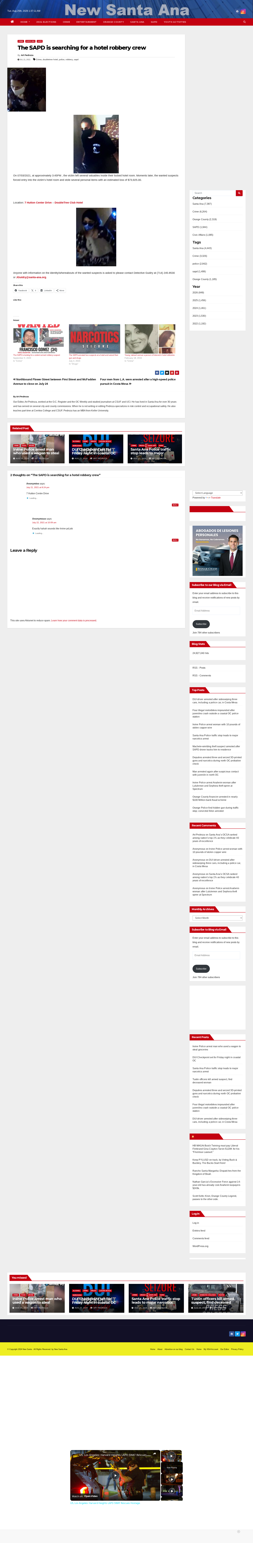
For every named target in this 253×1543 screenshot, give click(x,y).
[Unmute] (166, 1460)
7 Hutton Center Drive (38, 202)
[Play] (172, 1479)
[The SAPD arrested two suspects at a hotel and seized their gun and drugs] (95, 339)
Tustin (221, 1295)
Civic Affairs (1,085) (203, 235)
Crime (66, 22)
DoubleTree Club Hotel (69, 202)
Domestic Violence (208, 1295)
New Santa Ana (60, 1349)
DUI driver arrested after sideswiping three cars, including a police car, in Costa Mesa (217, 863)
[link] (75, 1455)
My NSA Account (211, 1349)
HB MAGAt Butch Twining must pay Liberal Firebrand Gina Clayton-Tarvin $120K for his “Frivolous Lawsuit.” (216, 1148)
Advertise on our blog (174, 1349)
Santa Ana (137, 22)
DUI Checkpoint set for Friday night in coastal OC (94, 451)
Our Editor (224, 1349)
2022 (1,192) (199, 323)
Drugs (93, 441)
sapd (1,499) (199, 271)
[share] (154, 1453)
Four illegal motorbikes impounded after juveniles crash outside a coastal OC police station (216, 713)
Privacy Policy (237, 1349)
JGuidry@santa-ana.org (31, 277)
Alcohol (76, 441)
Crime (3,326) (200, 256)
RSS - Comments (202, 675)
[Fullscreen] (180, 1460)
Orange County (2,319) (205, 219)
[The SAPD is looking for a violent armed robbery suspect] (39, 339)
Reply (175, 505)
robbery (69, 59)
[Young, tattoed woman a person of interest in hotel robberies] (151, 339)
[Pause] (162, 1460)
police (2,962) (200, 263)
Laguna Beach (105, 441)
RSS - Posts (199, 668)
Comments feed (201, 1238)
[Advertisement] (217, 1006)
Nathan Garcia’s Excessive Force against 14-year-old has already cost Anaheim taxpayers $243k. (217, 1185)
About (159, 1349)
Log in (196, 1223)
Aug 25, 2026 (22, 458)
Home (24, 22)
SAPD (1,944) (200, 227)
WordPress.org (200, 1246)
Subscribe (201, 624)
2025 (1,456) (199, 300)
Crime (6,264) (200, 211)
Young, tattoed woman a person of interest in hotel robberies (150, 355)
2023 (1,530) (199, 316)
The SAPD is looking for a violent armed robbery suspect (36, 355)
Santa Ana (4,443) (202, 248)
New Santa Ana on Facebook (210, 509)
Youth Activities (175, 22)
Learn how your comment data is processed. (74, 620)
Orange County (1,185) (205, 279)
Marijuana (77, 446)
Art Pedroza (27, 55)
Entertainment (86, 22)
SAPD (154, 22)
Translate (216, 497)
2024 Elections (46, 22)
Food (24, 445)
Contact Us (189, 1349)
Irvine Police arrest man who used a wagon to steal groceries (36, 453)
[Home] (12, 22)
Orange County (113, 22)
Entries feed (199, 1230)
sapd (76, 59)
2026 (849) (198, 292)
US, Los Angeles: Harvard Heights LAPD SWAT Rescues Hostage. (114, 1455)
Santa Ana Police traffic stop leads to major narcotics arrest (151, 453)
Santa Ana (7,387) (202, 204)
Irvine (31, 445)
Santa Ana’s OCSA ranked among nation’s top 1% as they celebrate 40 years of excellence (216, 837)
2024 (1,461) (199, 308)
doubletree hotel (50, 59)
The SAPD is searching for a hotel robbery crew (82, 47)
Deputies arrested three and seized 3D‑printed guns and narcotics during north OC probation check (217, 760)
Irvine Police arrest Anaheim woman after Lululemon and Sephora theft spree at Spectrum (214, 785)
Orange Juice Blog (206, 1136)
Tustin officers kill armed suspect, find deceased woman (212, 1302)
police (61, 59)
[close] (238, 1531)
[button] (244, 22)
